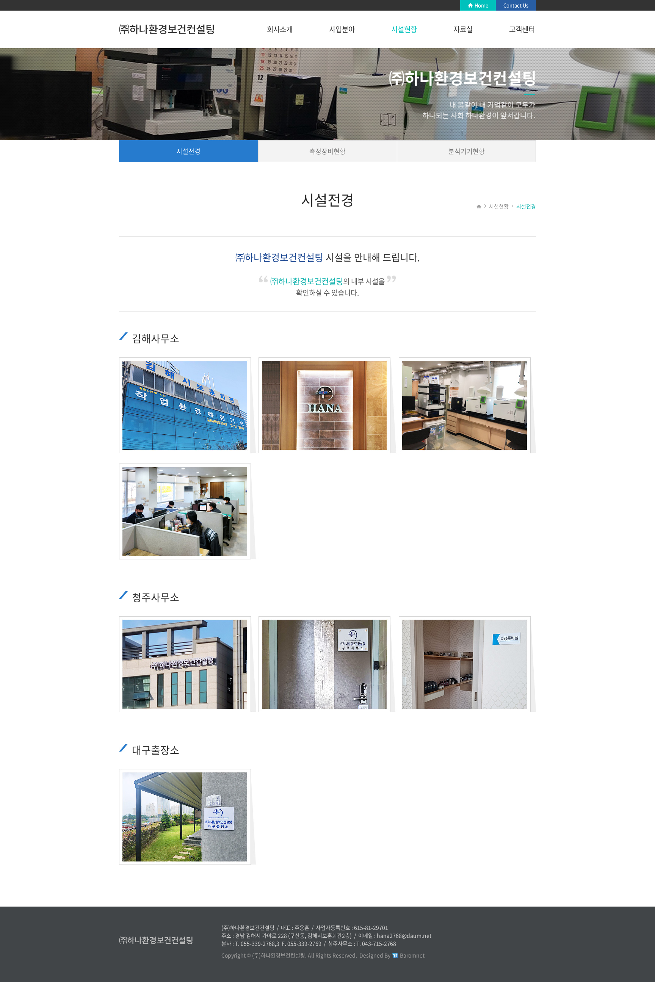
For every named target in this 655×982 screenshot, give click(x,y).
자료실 (463, 29)
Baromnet (412, 955)
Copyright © (236, 955)
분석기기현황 (466, 151)
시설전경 (188, 151)
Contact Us (515, 5)
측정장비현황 (327, 151)
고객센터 (522, 29)
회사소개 (280, 29)
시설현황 (404, 29)
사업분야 (342, 29)
